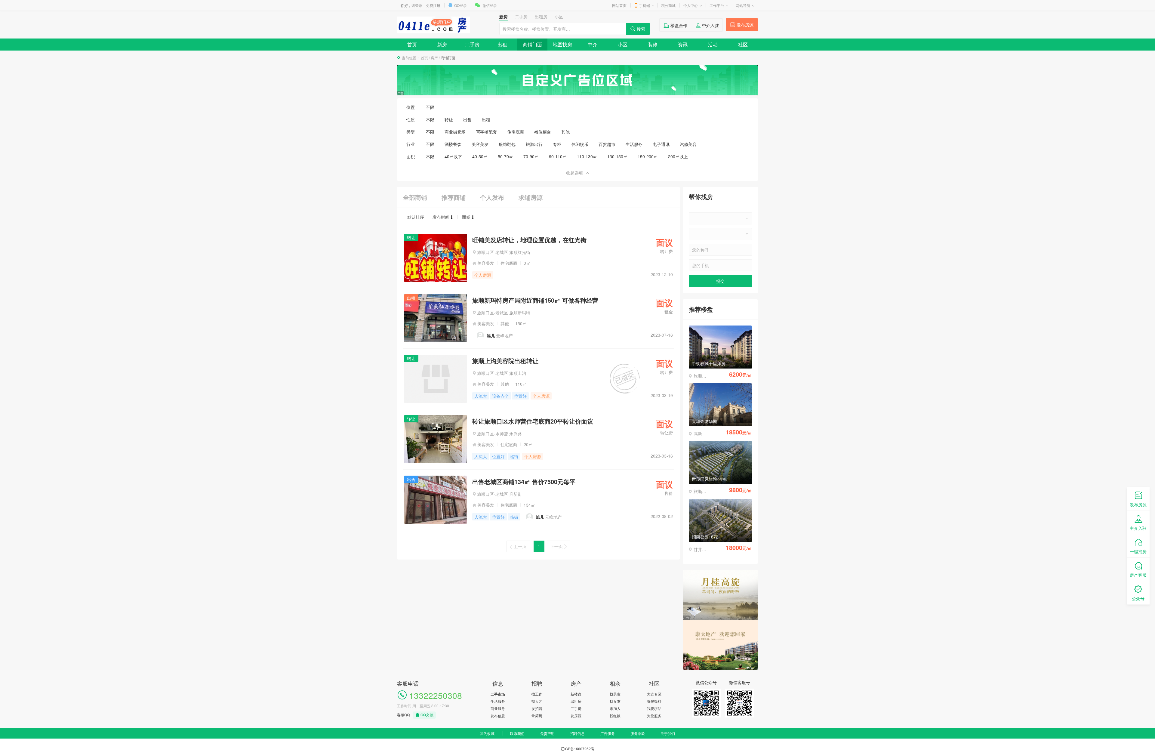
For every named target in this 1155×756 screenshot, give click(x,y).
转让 (449, 119)
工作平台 (717, 5)
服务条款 (637, 733)
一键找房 (1138, 551)
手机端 (644, 5)
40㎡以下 (453, 156)
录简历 (536, 715)
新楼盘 (576, 693)
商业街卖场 (455, 132)
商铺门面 (532, 44)
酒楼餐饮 (453, 144)
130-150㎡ (617, 156)
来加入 (615, 708)
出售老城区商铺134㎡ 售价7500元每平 (523, 481)
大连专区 (654, 693)
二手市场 (498, 693)
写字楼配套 (486, 132)
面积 (466, 217)
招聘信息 (577, 733)
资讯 (683, 44)
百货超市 (607, 144)
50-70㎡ (505, 156)
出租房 (576, 701)
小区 (622, 44)
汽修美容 (688, 144)
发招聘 (536, 708)
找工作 (536, 693)
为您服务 (654, 715)
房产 (434, 57)
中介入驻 (710, 25)
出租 (502, 44)
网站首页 (619, 5)
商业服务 (498, 708)
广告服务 (607, 733)
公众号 (1138, 598)
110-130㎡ (587, 156)
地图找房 (562, 44)
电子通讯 (661, 144)
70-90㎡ (531, 156)
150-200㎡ (648, 156)
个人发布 (492, 197)
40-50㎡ (480, 156)
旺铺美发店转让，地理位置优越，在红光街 (529, 239)
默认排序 (415, 217)
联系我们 (517, 733)
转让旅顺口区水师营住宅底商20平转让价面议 (532, 421)
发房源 (576, 715)
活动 (713, 44)
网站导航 (743, 5)
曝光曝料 (654, 701)
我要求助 (654, 708)
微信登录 (489, 5)
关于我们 (668, 733)
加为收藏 (487, 733)
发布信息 (498, 715)
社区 (743, 44)
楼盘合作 (678, 25)
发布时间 (441, 217)
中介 (592, 44)
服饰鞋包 (507, 144)
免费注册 (433, 5)
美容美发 (480, 144)
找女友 (615, 701)
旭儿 (491, 335)
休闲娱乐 (579, 144)
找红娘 (615, 715)
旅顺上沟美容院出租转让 (505, 360)
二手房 (472, 44)
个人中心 (690, 5)
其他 (565, 132)
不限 (430, 107)
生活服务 (634, 144)
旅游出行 (534, 144)
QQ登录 (460, 5)
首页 (412, 44)
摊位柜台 (542, 132)
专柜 (557, 144)
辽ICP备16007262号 (577, 748)
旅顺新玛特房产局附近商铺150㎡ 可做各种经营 (535, 300)
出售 (467, 119)
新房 (442, 44)
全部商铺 (415, 197)
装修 (653, 44)
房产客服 (1138, 575)
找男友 (615, 693)
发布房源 (745, 25)
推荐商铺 (454, 197)
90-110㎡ (558, 156)
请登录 (416, 5)
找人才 (536, 701)
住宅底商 (515, 132)
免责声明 (547, 733)
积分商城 (668, 5)
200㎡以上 (678, 156)
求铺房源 (531, 197)
